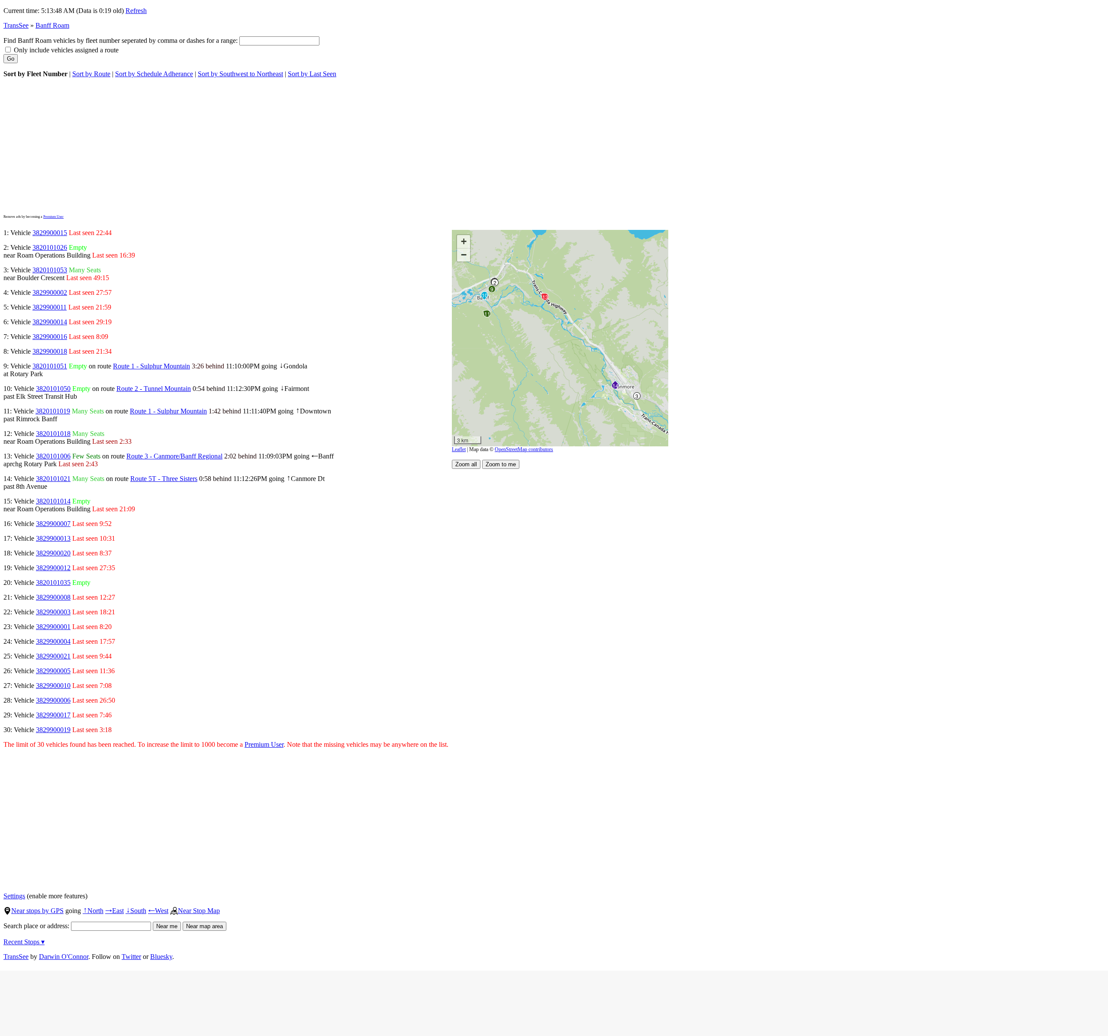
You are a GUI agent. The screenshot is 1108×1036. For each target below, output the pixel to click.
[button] (494, 282)
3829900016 (49, 336)
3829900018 (49, 351)
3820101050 (53, 388)
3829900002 (49, 292)
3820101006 (53, 456)
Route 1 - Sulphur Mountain (151, 366)
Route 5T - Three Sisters (163, 478)
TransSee (16, 25)
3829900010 (53, 685)
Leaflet (459, 449)
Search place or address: (37, 925)
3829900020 (53, 553)
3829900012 (53, 567)
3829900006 (53, 700)
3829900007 (53, 523)
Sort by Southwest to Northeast (240, 73)
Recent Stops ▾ (24, 942)
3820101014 (53, 501)
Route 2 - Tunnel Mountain (153, 388)
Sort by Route (91, 73)
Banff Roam (52, 25)
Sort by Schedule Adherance (154, 73)
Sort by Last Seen (312, 73)
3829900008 (53, 597)
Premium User (53, 217)
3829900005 (53, 671)
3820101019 (52, 411)
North (93, 910)
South (136, 910)
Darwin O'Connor (63, 956)
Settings (14, 896)
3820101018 (53, 433)
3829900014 (49, 322)
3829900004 (53, 641)
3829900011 (49, 307)
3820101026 (49, 247)
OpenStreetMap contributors (524, 449)
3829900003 (53, 612)
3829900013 (53, 538)
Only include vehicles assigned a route (65, 50)
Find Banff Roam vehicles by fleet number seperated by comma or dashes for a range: (121, 40)
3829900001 (53, 626)
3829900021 (53, 656)
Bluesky (161, 956)
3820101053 (49, 270)
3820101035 (53, 582)
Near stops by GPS (37, 910)
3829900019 (53, 729)
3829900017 (53, 715)
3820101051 (49, 366)
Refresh (136, 10)
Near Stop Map (199, 910)
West (158, 910)
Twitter (131, 956)
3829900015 (49, 232)
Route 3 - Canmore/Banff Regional (174, 456)
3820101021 (53, 478)
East (114, 910)
